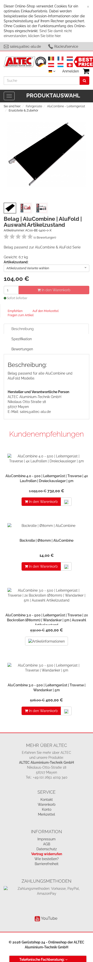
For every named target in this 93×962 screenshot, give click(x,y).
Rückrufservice (66, 46)
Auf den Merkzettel (45, 311)
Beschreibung (22, 329)
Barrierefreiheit (47, 864)
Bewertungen (22, 349)
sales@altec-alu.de (25, 46)
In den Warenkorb (55, 290)
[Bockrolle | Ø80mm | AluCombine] (46, 527)
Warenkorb (47, 804)
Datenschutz (46, 849)
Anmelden (70, 71)
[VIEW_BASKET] (86, 71)
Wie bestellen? (46, 859)
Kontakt (46, 800)
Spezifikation (21, 339)
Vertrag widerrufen (46, 854)
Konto (46, 809)
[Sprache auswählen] (52, 71)
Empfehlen (15, 311)
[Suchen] (84, 80)
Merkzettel (46, 814)
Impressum (46, 839)
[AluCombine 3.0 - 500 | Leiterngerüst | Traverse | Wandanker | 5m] (46, 669)
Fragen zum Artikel (20, 315)
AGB (46, 844)
